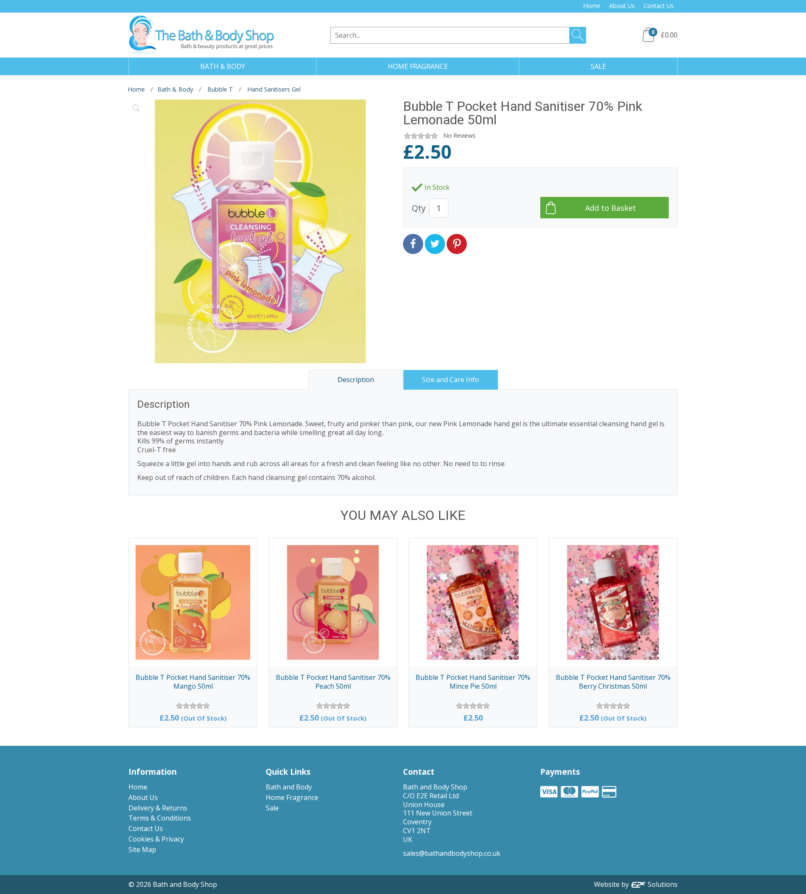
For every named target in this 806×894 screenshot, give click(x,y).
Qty (419, 208)
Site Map (142, 849)
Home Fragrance (292, 797)
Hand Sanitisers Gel (274, 89)
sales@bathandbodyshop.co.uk (451, 853)
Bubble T (220, 89)
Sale (272, 808)
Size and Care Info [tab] (450, 379)
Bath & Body (175, 89)
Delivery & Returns (157, 808)
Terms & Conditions (159, 818)
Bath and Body (289, 787)
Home (591, 6)
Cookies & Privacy (156, 839)
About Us (622, 6)
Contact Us (659, 6)
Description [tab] (356, 379)
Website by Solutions (636, 884)
